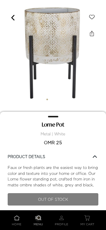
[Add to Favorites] (92, 17)
